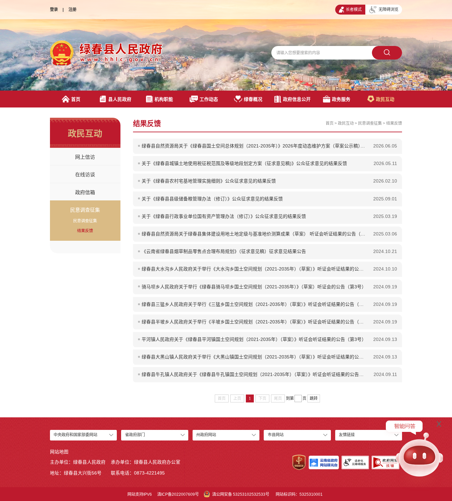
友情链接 (347, 435)
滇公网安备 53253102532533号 (240, 494)
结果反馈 (85, 231)
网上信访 (85, 157)
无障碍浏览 (388, 9)
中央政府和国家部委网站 (75, 435)
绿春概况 (253, 99)
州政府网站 (206, 435)
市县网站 (276, 435)
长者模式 (354, 9)
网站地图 (59, 451)
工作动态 (209, 99)
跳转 (314, 398)
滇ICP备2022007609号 (178, 494)
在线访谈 (85, 174)
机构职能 (164, 99)
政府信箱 (85, 192)
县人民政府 (119, 99)
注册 (72, 9)
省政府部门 (135, 435)
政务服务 (341, 99)
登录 (54, 9)
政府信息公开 (297, 99)
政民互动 (385, 99)
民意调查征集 (85, 210)
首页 (75, 99)
